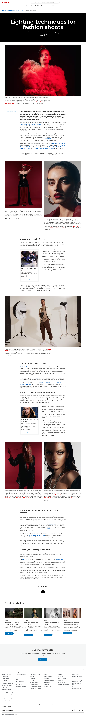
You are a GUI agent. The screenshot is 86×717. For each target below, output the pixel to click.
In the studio (23, 366)
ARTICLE (6, 620)
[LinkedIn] (76, 710)
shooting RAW (58, 494)
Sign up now (42, 659)
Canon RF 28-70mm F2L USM (22, 217)
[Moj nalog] (83, 2)
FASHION (43, 17)
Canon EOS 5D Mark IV (58, 143)
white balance (47, 497)
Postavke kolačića (6, 706)
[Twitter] (79, 710)
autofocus (52, 524)
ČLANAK (45, 620)
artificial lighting (48, 138)
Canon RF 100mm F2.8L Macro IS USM (43, 148)
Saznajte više (9, 633)
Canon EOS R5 (39, 101)
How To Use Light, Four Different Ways (31, 124)
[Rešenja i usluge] (60, 6)
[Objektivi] (40, 6)
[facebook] (72, 710)
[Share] (43, 592)
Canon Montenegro (7, 710)
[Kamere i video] (34, 6)
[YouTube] (82, 710)
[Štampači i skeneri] (50, 6)
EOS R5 (36, 378)
